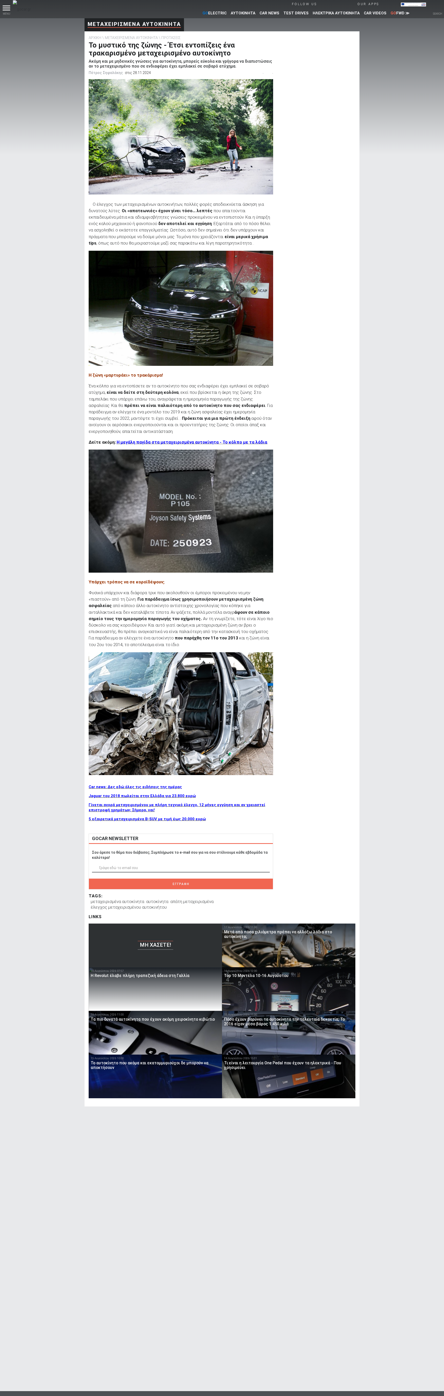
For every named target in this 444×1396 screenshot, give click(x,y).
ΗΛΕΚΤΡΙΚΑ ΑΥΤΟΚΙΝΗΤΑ (336, 13)
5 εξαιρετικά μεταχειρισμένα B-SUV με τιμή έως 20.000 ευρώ (147, 819)
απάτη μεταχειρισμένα (192, 901)
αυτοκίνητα (157, 901)
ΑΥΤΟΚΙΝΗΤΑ (243, 13)
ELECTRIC (214, 13)
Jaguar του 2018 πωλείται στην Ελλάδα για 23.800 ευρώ (142, 796)
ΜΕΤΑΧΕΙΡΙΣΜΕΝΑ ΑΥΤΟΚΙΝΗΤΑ (134, 24)
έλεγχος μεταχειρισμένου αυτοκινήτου (129, 907)
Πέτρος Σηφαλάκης (106, 73)
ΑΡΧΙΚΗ (95, 37)
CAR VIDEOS (375, 13)
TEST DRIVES (296, 13)
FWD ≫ (400, 13)
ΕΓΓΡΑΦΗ (181, 884)
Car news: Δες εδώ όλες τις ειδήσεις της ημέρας (135, 787)
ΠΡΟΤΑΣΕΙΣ (171, 37)
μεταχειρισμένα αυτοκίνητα (117, 901)
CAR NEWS (269, 13)
